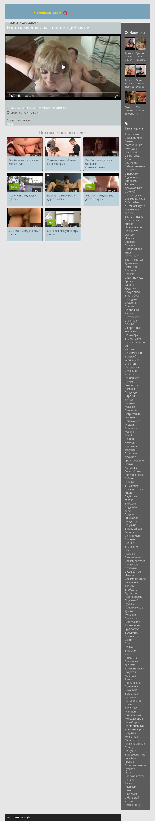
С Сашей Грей (133, 571)
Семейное (131, 428)
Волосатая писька (132, 222)
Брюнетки (131, 618)
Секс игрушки (133, 353)
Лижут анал (132, 292)
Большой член (134, 137)
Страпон (130, 363)
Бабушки (130, 503)
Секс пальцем (133, 557)
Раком (129, 381)
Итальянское (133, 227)
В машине (131, 690)
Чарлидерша (133, 683)
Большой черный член (133, 358)
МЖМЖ (129, 324)
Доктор (129, 611)
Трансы (129, 586)
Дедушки (130, 288)
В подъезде (132, 622)
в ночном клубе (135, 206)
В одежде (131, 392)
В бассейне (132, 202)
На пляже (131, 467)
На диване (131, 582)
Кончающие (132, 421)
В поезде (130, 270)
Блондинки (59, 107)
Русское (130, 769)
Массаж (130, 406)
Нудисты (130, 672)
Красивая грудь (135, 776)
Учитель (130, 654)
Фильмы (130, 424)
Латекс (129, 779)
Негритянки (132, 414)
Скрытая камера (135, 765)
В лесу (129, 747)
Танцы (129, 399)
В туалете (131, 485)
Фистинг (130, 417)
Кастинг (130, 349)
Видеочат (131, 302)
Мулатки (130, 614)
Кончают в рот (134, 729)
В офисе (130, 245)
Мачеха (130, 432)
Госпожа (130, 532)
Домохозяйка (133, 188)
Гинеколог (131, 518)
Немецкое (131, 267)
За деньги (131, 285)
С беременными (135, 166)
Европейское (133, 471)
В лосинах (131, 693)
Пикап (129, 550)
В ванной (131, 410)
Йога (128, 772)
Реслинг (130, 184)
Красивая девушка (131, 447)
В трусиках (132, 317)
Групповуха (132, 629)
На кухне (130, 751)
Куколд (129, 442)
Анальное (131, 708)
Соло (128, 643)
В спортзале (133, 338)
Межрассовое (134, 718)
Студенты (131, 507)
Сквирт (129, 640)
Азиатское (131, 564)
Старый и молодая (131, 372)
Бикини (129, 439)
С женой (130, 191)
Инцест (129, 238)
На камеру (131, 335)
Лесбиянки (131, 657)
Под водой (132, 600)
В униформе (132, 636)
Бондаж (130, 306)
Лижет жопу (132, 804)
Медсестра (132, 740)
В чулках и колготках (131, 734)
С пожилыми (133, 715)
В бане (129, 478)
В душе (129, 514)
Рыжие (129, 783)
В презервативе (135, 754)
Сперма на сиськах (131, 663)
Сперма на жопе (135, 579)
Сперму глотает (135, 561)
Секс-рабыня (133, 536)
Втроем (130, 396)
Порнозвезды (133, 596)
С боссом (131, 794)
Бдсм (128, 159)
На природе (132, 367)
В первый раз (133, 528)
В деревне (131, 686)
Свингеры (131, 163)
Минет (129, 141)
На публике (132, 256)
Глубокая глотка (131, 498)
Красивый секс (134, 475)
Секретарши (132, 155)
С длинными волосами (132, 179)
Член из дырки (134, 195)
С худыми (131, 568)
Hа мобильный (134, 726)
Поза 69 (130, 553)
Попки (129, 464)
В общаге (131, 589)
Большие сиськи (135, 668)
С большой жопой (132, 799)
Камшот (130, 388)
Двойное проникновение (135, 458)
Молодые (131, 148)
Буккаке (130, 604)
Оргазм (129, 234)
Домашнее (18, 107)
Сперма (129, 274)
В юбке (129, 543)
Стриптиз (131, 320)
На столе (130, 675)
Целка (129, 647)
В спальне (131, 546)
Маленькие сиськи (132, 211)
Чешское (130, 170)
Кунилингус (132, 378)
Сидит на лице (134, 277)
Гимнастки (131, 385)
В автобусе (132, 295)
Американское (134, 607)
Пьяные (130, 482)
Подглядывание (135, 744)
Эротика (130, 403)
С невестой (132, 173)
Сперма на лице (135, 198)
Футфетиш (131, 593)
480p (10, 124)
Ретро (129, 313)
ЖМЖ (128, 510)
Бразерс (130, 241)
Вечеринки (132, 632)
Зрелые (32, 107)
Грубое (129, 761)
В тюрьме (131, 453)
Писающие (131, 152)
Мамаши (44, 107)
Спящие (130, 539)
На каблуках (132, 722)
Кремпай (130, 697)
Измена (130, 575)
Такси (128, 679)
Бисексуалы (132, 625)
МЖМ (128, 435)
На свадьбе (132, 310)
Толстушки (132, 134)
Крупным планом (130, 788)
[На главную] (47, 13)
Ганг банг (131, 758)
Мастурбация (133, 145)
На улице (130, 525)
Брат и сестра (134, 259)
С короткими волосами (133, 329)
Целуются (131, 521)
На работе (131, 231)
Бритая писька (134, 216)
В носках (130, 650)
